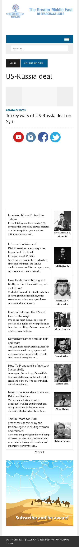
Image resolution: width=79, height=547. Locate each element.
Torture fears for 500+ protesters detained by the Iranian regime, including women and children (28, 425)
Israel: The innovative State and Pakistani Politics (28, 394)
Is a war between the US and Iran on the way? (26, 314)
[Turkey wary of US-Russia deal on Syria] (39, 103)
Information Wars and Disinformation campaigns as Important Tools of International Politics (26, 250)
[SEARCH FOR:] (39, 48)
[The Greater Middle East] (39, 11)
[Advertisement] (42, 25)
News (22, 109)
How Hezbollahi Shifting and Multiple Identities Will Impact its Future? (28, 284)
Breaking (12, 109)
